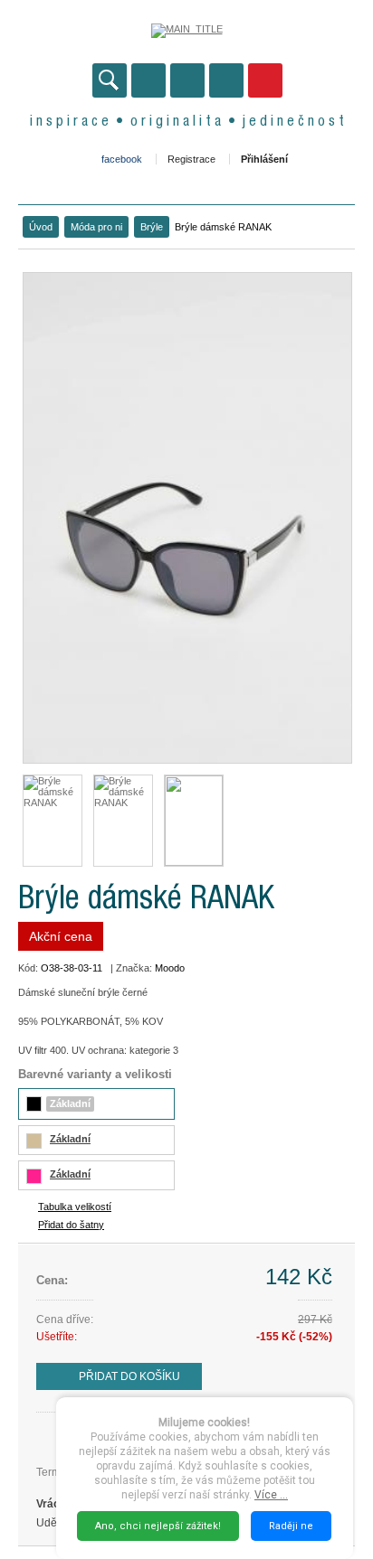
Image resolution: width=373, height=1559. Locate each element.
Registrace (191, 159)
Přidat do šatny (71, 1224)
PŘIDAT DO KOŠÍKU (129, 1376)
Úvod (41, 226)
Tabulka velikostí (74, 1206)
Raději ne (291, 1526)
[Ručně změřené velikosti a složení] (194, 821)
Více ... (271, 1495)
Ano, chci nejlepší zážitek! (158, 1526)
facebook (121, 159)
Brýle (151, 226)
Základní (70, 1103)
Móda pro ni (96, 226)
